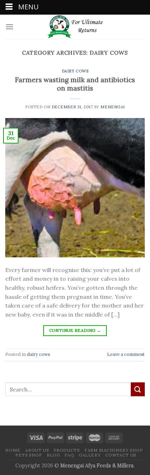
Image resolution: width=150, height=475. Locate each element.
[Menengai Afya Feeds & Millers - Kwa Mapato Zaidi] (75, 27)
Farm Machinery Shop (113, 450)
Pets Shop (28, 455)
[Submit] (138, 389)
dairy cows (75, 71)
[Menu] (9, 26)
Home (12, 450)
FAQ (69, 455)
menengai (112, 106)
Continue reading (75, 330)
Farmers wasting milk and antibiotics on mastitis (75, 84)
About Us (37, 450)
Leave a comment (126, 354)
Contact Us (120, 455)
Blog (53, 455)
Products (67, 450)
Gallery (89, 455)
